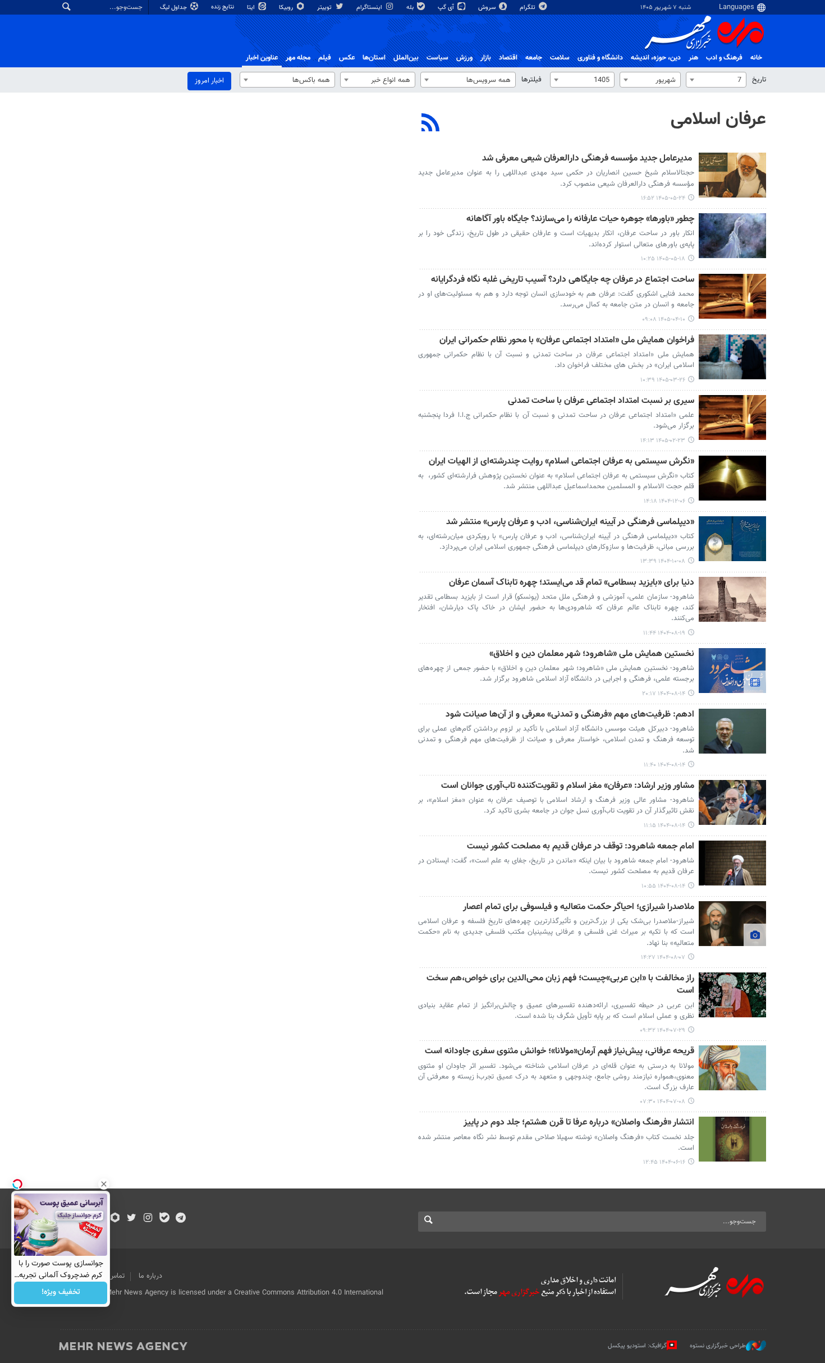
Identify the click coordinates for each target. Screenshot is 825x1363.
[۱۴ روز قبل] (732, 175)
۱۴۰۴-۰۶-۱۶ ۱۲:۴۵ (664, 1162)
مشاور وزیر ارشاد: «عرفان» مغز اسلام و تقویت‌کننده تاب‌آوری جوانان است (567, 786)
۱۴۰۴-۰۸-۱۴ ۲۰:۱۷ (663, 694)
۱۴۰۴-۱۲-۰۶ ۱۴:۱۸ (664, 501)
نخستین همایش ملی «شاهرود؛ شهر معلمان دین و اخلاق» (591, 654)
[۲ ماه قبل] (732, 356)
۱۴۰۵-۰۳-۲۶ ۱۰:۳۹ (662, 380)
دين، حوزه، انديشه (656, 57)
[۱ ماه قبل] (732, 296)
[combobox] (716, 80)
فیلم (324, 57)
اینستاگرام (370, 7)
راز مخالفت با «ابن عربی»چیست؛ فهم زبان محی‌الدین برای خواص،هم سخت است (560, 985)
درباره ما (150, 1276)
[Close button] (103, 1184)
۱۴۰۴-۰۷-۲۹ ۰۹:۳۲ (662, 1030)
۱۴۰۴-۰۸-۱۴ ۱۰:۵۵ (663, 886)
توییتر (325, 7)
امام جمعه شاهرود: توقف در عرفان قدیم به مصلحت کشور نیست (580, 847)
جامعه (533, 57)
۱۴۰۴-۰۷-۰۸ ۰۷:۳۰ (662, 1102)
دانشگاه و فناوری (600, 57)
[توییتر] (132, 1219)
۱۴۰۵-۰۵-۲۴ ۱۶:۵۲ (663, 198)
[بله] (164, 1219)
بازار (485, 57)
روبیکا (287, 7)
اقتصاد (508, 57)
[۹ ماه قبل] (732, 599)
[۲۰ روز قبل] (732, 235)
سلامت (560, 57)
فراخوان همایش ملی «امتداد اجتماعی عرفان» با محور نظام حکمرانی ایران (566, 340)
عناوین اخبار (262, 57)
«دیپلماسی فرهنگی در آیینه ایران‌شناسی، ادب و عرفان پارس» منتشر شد (570, 522)
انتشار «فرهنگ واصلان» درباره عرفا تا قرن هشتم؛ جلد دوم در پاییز (579, 1123)
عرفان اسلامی (718, 119)
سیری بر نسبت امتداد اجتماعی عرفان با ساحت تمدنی (601, 401)
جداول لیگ (174, 7)
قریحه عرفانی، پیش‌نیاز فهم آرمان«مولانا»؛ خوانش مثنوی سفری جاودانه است (559, 1051)
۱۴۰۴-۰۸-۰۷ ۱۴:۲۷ (663, 957)
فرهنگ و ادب (724, 57)
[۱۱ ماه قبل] (732, 1139)
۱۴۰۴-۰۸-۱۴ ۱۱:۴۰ (664, 765)
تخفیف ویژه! (61, 1293)
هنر (693, 57)
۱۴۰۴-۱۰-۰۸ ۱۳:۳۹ (662, 561)
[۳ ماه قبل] (732, 417)
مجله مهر (298, 57)
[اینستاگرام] (148, 1219)
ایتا (251, 7)
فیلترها (531, 79)
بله (410, 7)
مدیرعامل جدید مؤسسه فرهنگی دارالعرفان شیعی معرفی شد (588, 159)
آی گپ (447, 7)
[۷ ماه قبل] (732, 538)
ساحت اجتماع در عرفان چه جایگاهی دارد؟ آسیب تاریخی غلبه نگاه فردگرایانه (562, 280)
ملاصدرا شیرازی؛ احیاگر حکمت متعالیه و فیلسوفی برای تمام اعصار (578, 907)
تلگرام (528, 7)
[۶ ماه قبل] (732, 478)
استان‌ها (374, 57)
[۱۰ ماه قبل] (732, 994)
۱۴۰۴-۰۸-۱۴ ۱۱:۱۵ (664, 825)
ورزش (464, 57)
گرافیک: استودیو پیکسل (637, 1346)
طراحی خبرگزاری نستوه (718, 1346)
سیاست (437, 57)
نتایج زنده (223, 7)
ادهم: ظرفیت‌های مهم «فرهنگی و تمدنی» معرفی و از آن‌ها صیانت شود (570, 715)
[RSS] (430, 124)
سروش (487, 7)
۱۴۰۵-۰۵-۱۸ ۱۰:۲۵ (663, 259)
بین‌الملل (406, 57)
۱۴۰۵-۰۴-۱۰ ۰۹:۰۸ (663, 319)
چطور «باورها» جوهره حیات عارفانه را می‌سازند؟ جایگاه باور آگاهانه (580, 219)
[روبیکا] (115, 1219)
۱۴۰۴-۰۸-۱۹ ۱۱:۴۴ (664, 633)
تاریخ (759, 79)
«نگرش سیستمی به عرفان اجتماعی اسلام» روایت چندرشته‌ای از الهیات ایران (561, 462)
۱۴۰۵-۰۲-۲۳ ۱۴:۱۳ (662, 441)
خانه (756, 57)
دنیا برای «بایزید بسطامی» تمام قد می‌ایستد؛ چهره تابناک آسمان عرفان (571, 583)
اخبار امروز (209, 80)
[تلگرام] (180, 1219)
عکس (347, 57)
